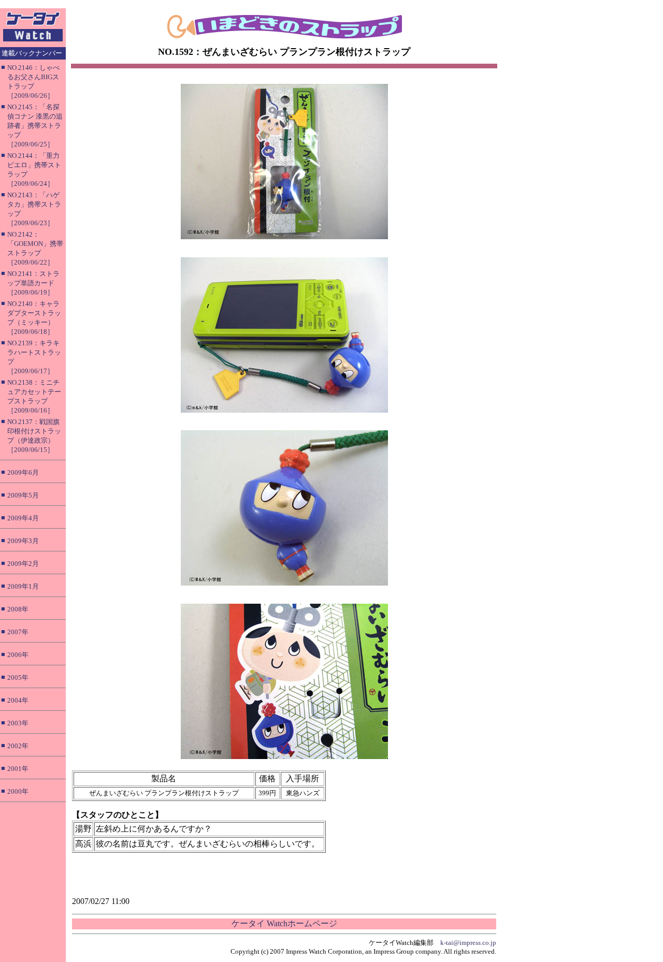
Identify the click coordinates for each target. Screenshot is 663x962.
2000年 (17, 791)
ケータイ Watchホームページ (284, 923)
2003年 (17, 723)
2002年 (17, 746)
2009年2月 (23, 563)
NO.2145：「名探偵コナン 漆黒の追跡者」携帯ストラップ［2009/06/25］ (35, 125)
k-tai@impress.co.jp (468, 942)
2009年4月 (23, 518)
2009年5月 (23, 495)
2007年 (17, 632)
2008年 (17, 609)
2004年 (17, 700)
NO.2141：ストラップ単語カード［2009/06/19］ (33, 283)
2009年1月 (23, 586)
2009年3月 (23, 541)
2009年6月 (23, 472)
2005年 (17, 677)
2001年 (17, 768)
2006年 (17, 655)
